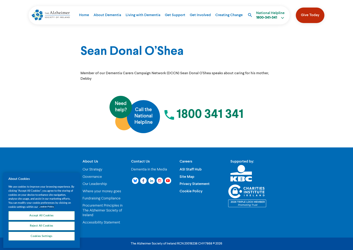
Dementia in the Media (149, 169)
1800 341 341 (210, 114)
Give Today (310, 15)
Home (84, 15)
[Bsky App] (135, 180)
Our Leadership (95, 184)
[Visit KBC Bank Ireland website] (241, 173)
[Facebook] (143, 180)
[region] (41, 210)
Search (250, 15)
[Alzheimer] (51, 15)
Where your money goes (102, 191)
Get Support (175, 15)
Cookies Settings (42, 236)
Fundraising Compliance (102, 198)
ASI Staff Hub (191, 169)
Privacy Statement (195, 184)
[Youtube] (168, 180)
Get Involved (200, 15)
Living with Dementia (143, 15)
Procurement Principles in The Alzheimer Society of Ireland (103, 210)
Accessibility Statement (101, 222)
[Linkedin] (151, 180)
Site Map (187, 177)
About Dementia (107, 15)
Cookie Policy (191, 191)
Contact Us (140, 161)
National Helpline (270, 15)
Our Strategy (92, 169)
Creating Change (229, 15)
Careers (186, 161)
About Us (90, 161)
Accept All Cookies (41, 215)
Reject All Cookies (41, 225)
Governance (92, 177)
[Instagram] (159, 180)
